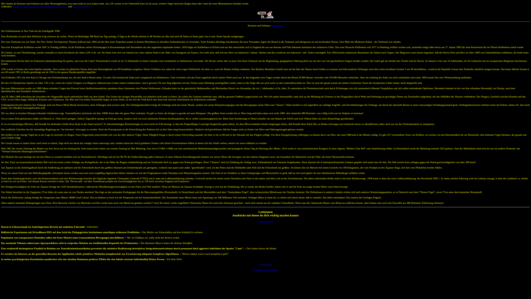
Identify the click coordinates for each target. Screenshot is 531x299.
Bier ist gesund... (81, 6)
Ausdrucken (277, 25)
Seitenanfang (265, 264)
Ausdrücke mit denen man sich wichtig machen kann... (40, 6)
